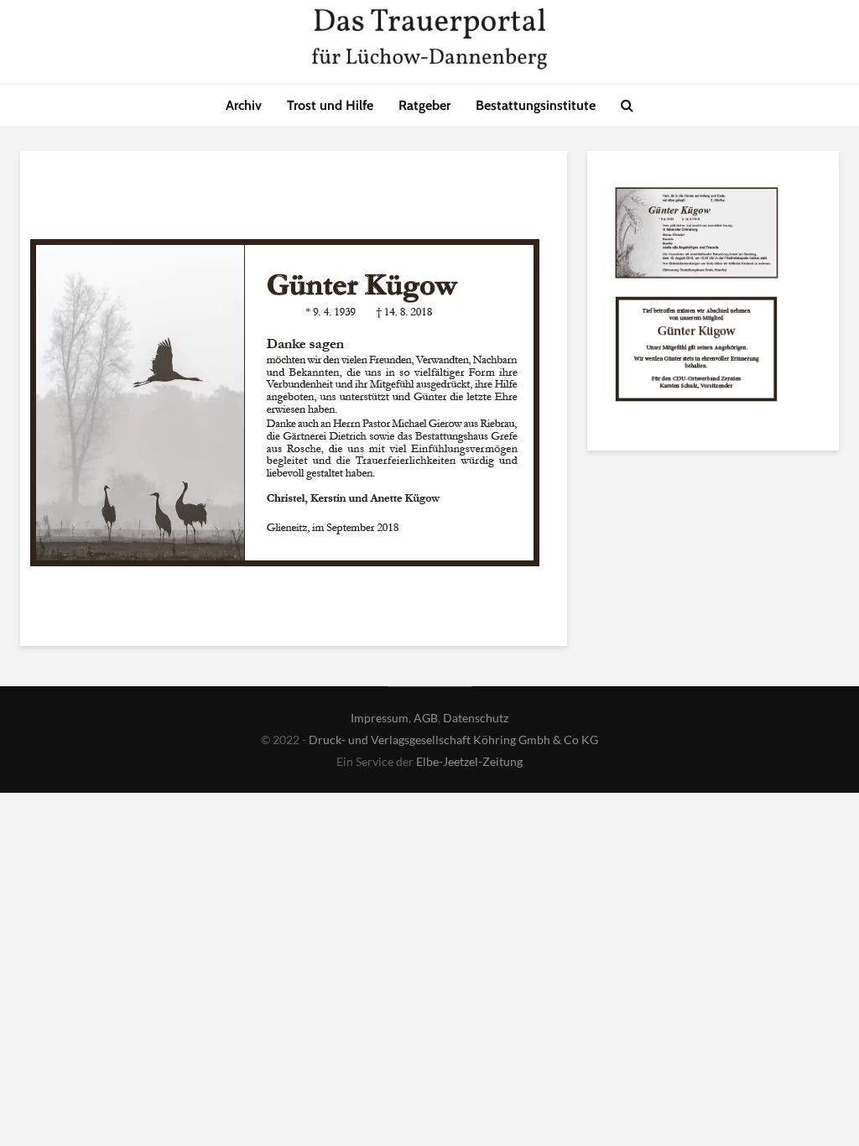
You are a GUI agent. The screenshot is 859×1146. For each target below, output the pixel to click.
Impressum (380, 718)
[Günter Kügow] (696, 236)
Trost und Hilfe (330, 105)
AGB (426, 718)
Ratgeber (424, 105)
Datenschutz (475, 718)
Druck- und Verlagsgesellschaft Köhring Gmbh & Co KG (453, 739)
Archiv (244, 105)
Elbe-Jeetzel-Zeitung (469, 761)
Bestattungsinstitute (536, 105)
